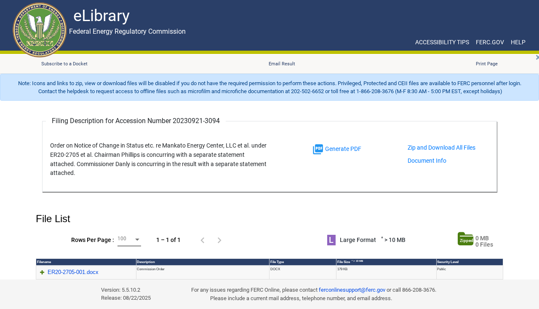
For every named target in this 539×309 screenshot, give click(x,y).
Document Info (427, 160)
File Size (350, 262)
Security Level (448, 262)
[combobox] (129, 239)
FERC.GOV (490, 42)
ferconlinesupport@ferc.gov (352, 290)
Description (146, 262)
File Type (277, 262)
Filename (44, 262)
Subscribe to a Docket (64, 64)
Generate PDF (342, 148)
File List (53, 218)
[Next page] (219, 239)
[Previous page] (202, 239)
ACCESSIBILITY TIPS (442, 42)
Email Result (282, 64)
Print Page (487, 64)
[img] (318, 149)
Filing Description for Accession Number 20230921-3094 (135, 121)
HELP (518, 42)
